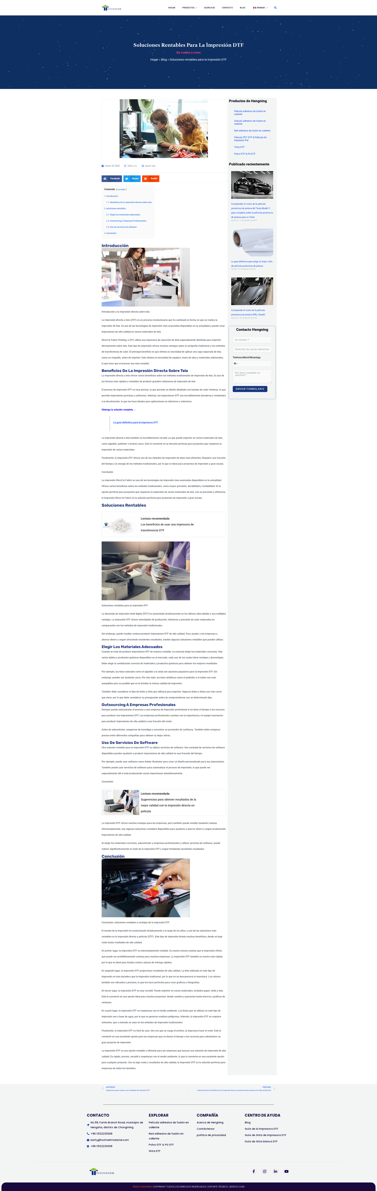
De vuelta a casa (188, 53)
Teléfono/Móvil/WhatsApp (247, 357)
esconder (121, 189)
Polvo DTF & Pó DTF (245, 153)
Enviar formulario (250, 389)
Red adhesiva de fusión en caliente (252, 130)
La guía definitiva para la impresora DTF (135, 422)
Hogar (154, 59)
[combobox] (236, 363)
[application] (195, 7)
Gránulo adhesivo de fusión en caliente (250, 122)
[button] (190, 7)
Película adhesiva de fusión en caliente (250, 113)
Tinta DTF (239, 147)
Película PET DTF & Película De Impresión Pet (250, 139)
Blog (164, 59)
